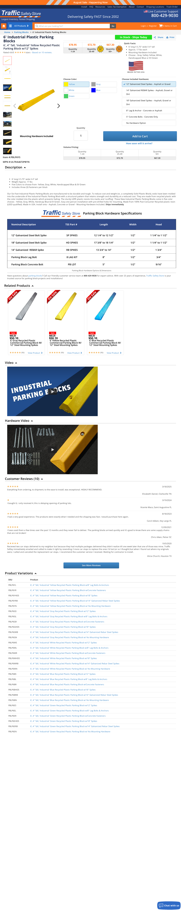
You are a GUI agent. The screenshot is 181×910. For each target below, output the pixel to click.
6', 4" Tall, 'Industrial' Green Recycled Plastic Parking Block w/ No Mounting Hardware (70, 731)
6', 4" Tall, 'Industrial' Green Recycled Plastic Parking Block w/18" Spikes (63, 721)
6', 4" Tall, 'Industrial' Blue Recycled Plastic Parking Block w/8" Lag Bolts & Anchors (68, 679)
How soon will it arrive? (139, 143)
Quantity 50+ (110, 50)
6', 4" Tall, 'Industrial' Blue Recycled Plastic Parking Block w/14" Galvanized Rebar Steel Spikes (74, 695)
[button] (58, 106)
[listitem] (76, 84)
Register (153, 25)
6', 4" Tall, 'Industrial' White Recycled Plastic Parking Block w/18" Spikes (63, 658)
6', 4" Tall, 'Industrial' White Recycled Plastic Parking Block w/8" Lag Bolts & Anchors (69, 647)
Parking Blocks (21, 32)
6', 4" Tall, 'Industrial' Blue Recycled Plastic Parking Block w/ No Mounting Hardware (69, 700)
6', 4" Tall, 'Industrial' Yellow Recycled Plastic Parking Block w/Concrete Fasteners (68, 590)
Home (7, 32)
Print (172, 37)
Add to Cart (140, 136)
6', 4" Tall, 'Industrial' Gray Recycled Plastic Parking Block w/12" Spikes (63, 611)
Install (84, 6)
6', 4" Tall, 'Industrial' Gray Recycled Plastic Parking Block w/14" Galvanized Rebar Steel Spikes (74, 632)
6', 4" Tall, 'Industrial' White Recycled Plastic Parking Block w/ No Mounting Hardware (70, 668)
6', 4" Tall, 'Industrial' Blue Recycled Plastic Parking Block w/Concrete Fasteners (67, 684)
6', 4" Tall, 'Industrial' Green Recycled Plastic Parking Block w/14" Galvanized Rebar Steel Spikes (75, 726)
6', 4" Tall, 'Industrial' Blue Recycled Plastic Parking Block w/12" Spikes (63, 674)
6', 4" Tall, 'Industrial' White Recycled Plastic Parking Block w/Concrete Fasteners (67, 653)
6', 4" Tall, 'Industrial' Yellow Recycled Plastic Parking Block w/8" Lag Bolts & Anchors (69, 585)
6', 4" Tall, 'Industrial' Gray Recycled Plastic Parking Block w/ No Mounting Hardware (69, 637)
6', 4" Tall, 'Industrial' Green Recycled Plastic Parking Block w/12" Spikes (63, 705)
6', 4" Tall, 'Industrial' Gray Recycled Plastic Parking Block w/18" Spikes (63, 627)
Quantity (81, 128)
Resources (100, 6)
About (131, 6)
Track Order (172, 6)
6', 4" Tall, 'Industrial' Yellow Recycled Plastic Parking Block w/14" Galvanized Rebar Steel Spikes (75, 600)
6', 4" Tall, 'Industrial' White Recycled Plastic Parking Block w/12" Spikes (63, 642)
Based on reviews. (42, 52)
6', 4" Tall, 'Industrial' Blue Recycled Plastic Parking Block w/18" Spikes (63, 689)
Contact (140, 6)
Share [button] (160, 37)
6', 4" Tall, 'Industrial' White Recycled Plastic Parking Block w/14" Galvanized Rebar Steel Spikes (74, 663)
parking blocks (35, 275)
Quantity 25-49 (91, 50)
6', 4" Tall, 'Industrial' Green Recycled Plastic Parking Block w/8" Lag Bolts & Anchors (69, 710)
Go (113, 26)
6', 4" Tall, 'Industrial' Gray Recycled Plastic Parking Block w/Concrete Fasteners (67, 621)
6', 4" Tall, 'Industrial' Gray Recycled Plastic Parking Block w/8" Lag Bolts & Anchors (68, 616)
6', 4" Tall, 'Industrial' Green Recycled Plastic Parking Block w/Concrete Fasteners (68, 715)
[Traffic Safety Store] (20, 13)
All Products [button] (20, 25)
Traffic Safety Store (155, 275)
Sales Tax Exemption (117, 6)
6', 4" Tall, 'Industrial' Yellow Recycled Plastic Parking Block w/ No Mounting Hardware (70, 606)
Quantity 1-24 (72, 50)
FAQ (91, 6)
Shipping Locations (155, 6)
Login (143, 25)
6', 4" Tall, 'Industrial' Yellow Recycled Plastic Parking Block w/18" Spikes (63, 595)
